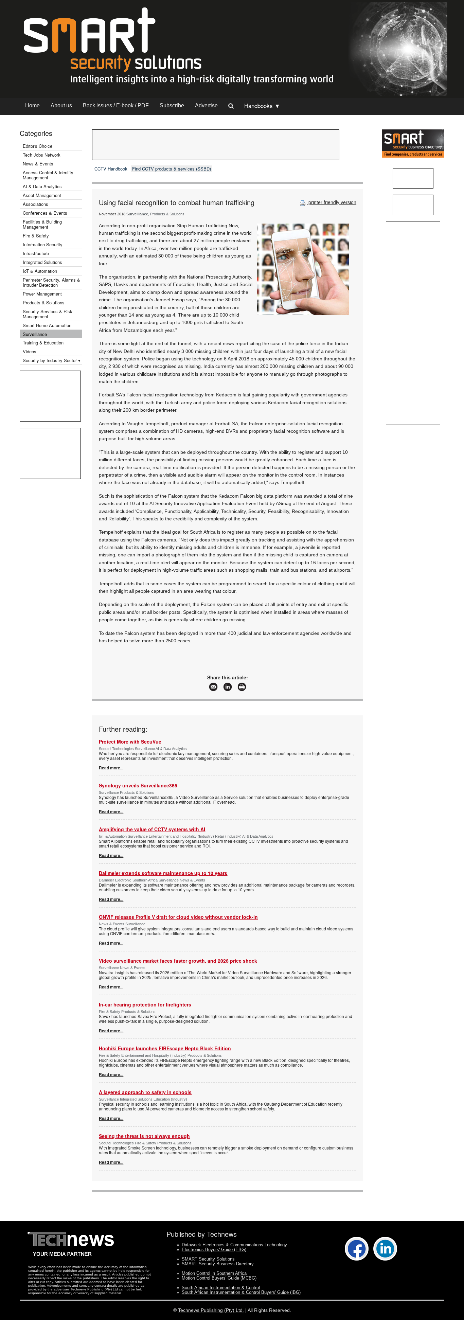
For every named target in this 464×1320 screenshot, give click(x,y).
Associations (35, 204)
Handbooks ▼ (262, 105)
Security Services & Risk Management (47, 314)
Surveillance (35, 334)
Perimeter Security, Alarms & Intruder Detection (51, 282)
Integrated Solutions (42, 262)
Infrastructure (36, 253)
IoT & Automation (40, 271)
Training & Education (43, 342)
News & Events (38, 163)
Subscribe (172, 105)
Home (32, 105)
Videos (29, 351)
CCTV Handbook (110, 168)
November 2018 (112, 214)
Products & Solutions (44, 302)
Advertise (206, 105)
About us (61, 105)
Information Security (43, 244)
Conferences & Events (45, 213)
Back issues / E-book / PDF (116, 105)
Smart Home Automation (48, 325)
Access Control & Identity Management (48, 175)
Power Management (42, 293)
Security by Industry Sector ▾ (52, 360)
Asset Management (42, 195)
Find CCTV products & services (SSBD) (171, 168)
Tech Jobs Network (41, 154)
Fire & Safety (36, 235)
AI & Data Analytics (42, 186)
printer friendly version (331, 202)
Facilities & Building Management (42, 224)
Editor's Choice (37, 146)
